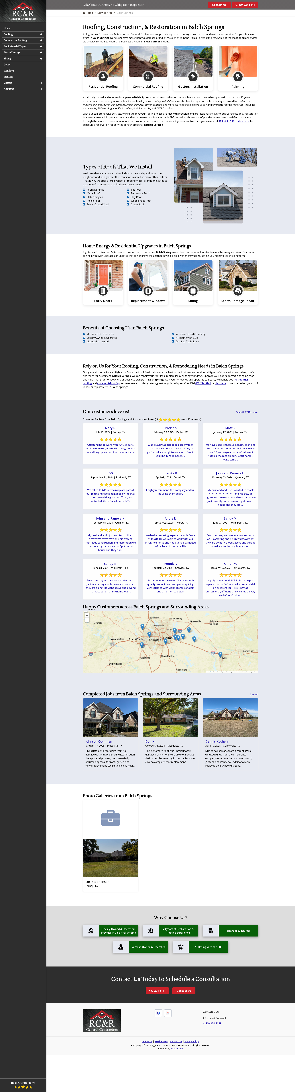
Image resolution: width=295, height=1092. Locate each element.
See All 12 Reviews (247, 412)
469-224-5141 (246, 4)
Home (89, 12)
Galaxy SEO (177, 1048)
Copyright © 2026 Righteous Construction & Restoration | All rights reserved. (171, 1045)
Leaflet (210, 672)
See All (254, 694)
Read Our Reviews (23, 1083)
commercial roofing (108, 383)
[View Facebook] (158, 1012)
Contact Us (219, 4)
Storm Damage (12, 52)
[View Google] (168, 1012)
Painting (8, 76)
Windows (9, 70)
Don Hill (151, 741)
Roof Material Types (15, 46)
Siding (7, 58)
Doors (7, 64)
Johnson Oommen (98, 741)
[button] (220, 655)
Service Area (104, 12)
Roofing (8, 34)
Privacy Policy (192, 1041)
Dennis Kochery (217, 741)
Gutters (8, 83)
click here (244, 121)
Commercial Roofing (15, 40)
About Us (147, 1041)
